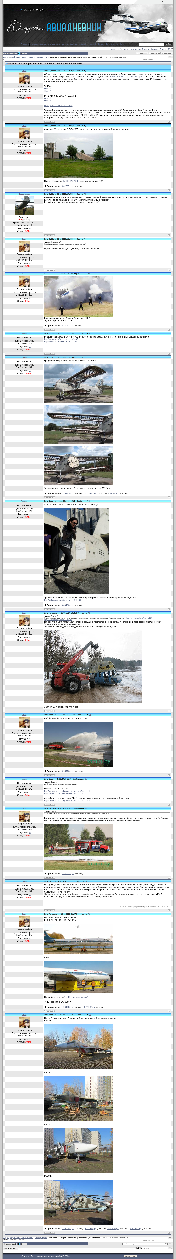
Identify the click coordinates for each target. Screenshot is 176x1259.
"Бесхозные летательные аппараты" (127, 76)
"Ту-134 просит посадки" (76, 997)
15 (90, 1015)
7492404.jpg (113, 493)
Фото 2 (47, 91)
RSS (170, 49)
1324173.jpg (68, 873)
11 (86, 779)
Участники (135, 49)
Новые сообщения (119, 49)
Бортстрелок (24, 194)
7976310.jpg (113, 1228)
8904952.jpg (91, 1228)
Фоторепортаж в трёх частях (58, 105)
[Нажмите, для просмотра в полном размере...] (78, 177)
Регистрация (112, 44)
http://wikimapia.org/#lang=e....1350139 (62, 600)
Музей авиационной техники (21, 57)
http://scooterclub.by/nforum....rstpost (61, 341)
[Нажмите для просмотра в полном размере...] (78, 953)
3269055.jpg (68, 1228)
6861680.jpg (68, 605)
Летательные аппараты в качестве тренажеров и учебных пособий (75, 57)
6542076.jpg (136, 1228)
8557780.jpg (68, 771)
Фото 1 (47, 88)
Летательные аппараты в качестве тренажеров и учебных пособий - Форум (67, 44)
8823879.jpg (68, 186)
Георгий (24, 333)
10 (90, 715)
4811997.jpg (89, 1007)
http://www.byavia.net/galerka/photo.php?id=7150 (67, 791)
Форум (6, 57)
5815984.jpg (91, 493)
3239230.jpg (68, 493)
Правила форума (149, 49)
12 (86, 808)
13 (86, 881)
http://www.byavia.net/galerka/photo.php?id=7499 (67, 800)
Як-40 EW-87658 (70, 181)
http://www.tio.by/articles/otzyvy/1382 (61, 339)
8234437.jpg (68, 325)
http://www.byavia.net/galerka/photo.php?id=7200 (67, 793)
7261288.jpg (68, 1007)
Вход (122, 44)
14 (90, 914)
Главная (25, 44)
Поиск (163, 49)
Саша (24, 71)
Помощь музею (41, 57)
